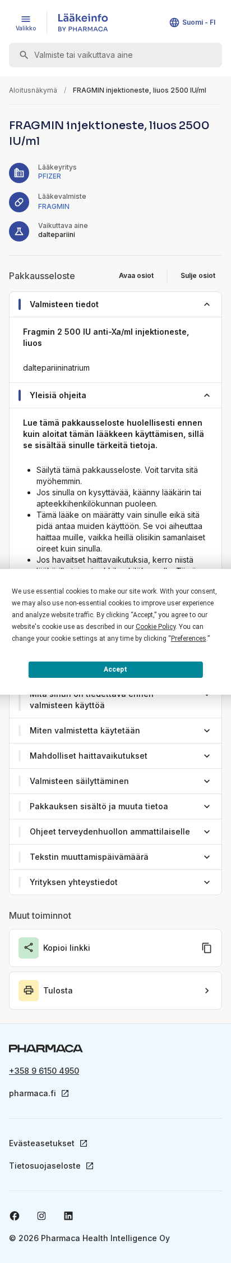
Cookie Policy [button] (155, 627)
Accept (115, 669)
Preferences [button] (188, 638)
